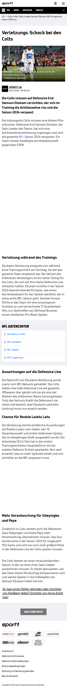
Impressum (8, 651)
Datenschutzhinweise (13, 656)
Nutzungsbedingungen (14, 666)
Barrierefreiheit (10, 676)
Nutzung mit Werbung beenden (18, 671)
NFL (21, 137)
